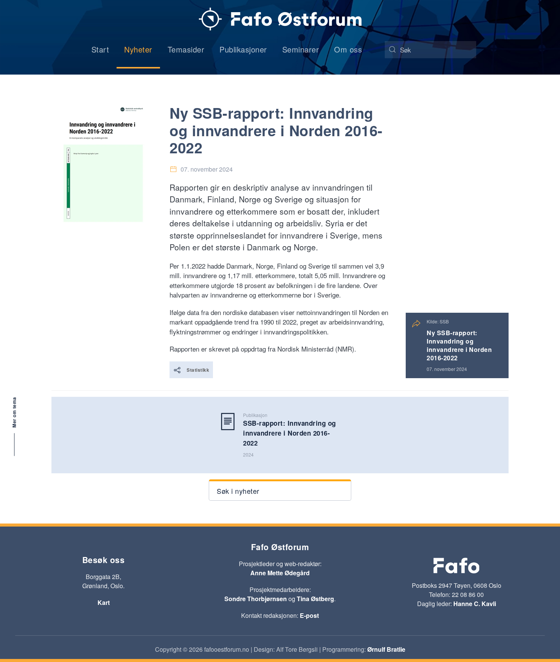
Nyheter (138, 49)
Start (100, 49)
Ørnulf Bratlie (386, 649)
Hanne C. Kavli (474, 603)
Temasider (186, 49)
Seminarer (300, 49)
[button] (280, 490)
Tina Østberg (315, 598)
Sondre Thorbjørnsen (255, 598)
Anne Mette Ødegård (280, 572)
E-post (309, 615)
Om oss (348, 49)
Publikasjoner (243, 49)
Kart (104, 602)
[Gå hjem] (280, 19)
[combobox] (430, 49)
